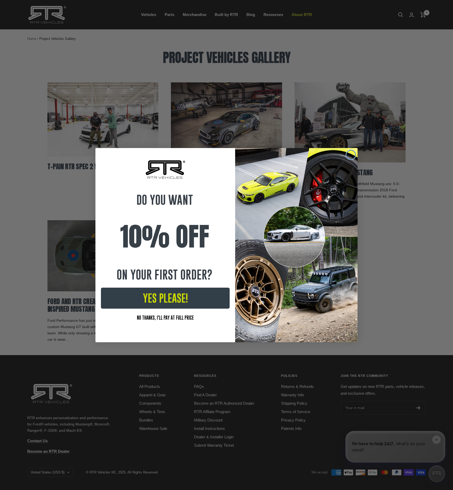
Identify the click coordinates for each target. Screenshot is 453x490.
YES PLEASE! (165, 298)
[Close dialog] (350, 154)
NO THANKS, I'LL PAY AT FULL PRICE (165, 317)
